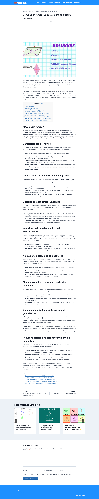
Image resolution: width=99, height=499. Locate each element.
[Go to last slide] (16, 421)
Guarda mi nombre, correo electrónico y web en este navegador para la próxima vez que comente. (48, 474)
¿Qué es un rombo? (29, 106)
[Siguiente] (83, 421)
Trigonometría (77, 2)
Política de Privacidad (19, 492)
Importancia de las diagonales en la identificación (37, 113)
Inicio (38, 2)
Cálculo (63, 2)
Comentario (26, 449)
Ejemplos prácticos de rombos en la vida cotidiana (37, 117)
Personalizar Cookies (19, 494)
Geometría (44, 2)
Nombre (26, 470)
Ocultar (40, 103)
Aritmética (57, 2)
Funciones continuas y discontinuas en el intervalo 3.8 (65, 393)
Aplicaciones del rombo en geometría (34, 115)
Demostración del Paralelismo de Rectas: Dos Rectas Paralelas (42, 381)
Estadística (69, 2)
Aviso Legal (16, 490)
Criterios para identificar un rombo (33, 111)
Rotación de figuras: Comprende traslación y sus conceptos (24, 428)
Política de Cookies (18, 488)
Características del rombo (31, 108)
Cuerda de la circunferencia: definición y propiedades (39, 376)
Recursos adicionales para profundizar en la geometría (38, 120)
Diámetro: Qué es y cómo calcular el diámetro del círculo (40, 383)
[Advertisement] (49, 31)
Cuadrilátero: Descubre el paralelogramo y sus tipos (39, 377)
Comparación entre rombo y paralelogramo (35, 110)
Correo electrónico (47, 470)
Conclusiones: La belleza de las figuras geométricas (37, 118)
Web (61, 470)
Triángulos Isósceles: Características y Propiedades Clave (48, 428)
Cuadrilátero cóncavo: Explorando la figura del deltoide (40, 379)
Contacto (16, 496)
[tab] (46, 435)
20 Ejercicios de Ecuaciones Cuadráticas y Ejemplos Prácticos (34, 393)
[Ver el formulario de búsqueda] (83, 2)
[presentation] (25, 415)
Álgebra (50, 2)
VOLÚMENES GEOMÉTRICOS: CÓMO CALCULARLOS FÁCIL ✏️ (73, 428)
